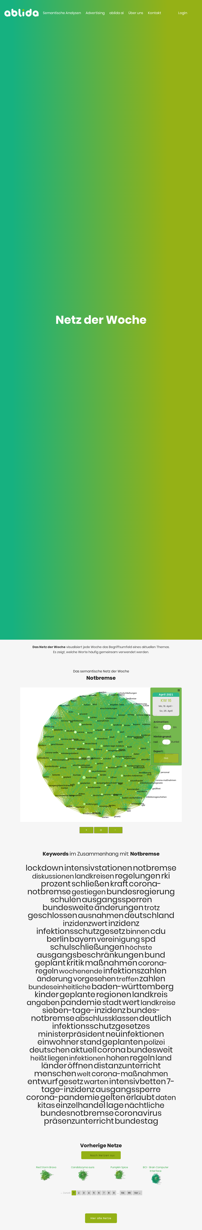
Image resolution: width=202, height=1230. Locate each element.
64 (122, 1192)
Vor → (137, 1192)
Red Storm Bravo (46, 1167)
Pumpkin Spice (119, 1167)
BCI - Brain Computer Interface (156, 1169)
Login (182, 13)
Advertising (95, 13)
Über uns (135, 13)
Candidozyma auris (82, 1167)
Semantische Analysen (62, 13)
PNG (166, 758)
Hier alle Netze (101, 1218)
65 (129, 1192)
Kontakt (154, 13)
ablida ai (116, 13)
